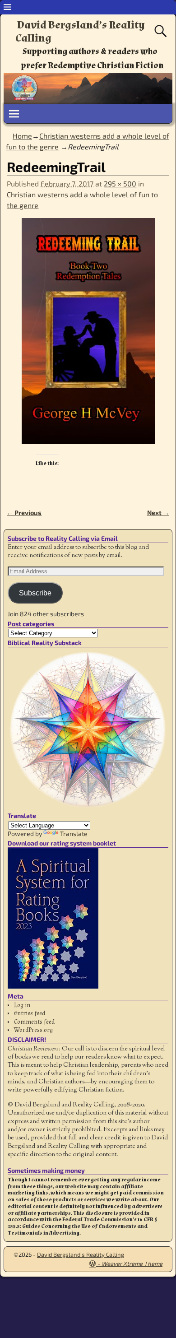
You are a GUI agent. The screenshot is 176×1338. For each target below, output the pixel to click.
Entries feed (29, 1013)
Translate (74, 833)
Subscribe (35, 593)
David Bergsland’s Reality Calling (80, 31)
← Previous (24, 512)
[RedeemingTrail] (88, 336)
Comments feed (34, 1022)
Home (22, 135)
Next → (158, 512)
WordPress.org (33, 1030)
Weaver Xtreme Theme (132, 1263)
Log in (22, 1005)
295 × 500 (120, 183)
